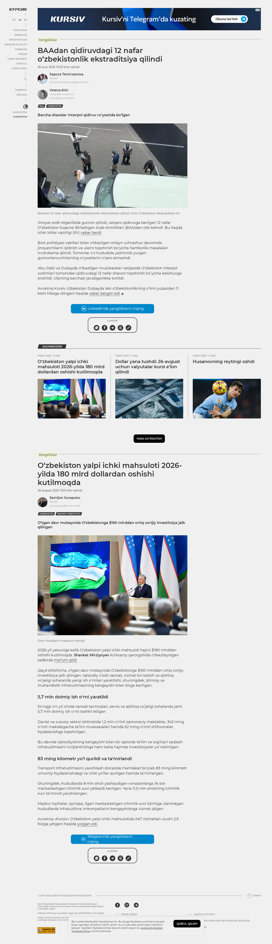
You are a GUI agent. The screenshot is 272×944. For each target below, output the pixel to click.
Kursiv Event (19, 68)
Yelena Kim (59, 90)
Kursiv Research (17, 59)
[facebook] (117, 905)
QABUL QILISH (187, 923)
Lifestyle (21, 63)
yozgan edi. (87, 824)
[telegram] (136, 905)
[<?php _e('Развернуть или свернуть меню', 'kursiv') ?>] (25, 106)
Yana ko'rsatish (149, 438)
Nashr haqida (129, 914)
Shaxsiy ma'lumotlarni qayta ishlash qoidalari (222, 921)
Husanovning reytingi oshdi (223, 361)
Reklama (22, 95)
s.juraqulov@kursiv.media (65, 505)
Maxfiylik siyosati (204, 914)
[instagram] (126, 905)
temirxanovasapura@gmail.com (69, 82)
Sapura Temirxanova (66, 74)
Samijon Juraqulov (65, 498)
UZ (19, 20)
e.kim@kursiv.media (62, 97)
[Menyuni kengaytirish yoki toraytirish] (25, 79)
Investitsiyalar (18, 39)
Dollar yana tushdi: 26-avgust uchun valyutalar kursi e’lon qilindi (147, 367)
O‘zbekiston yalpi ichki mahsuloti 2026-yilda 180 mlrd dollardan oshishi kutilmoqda (71, 367)
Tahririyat (21, 90)
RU (14, 20)
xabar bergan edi (104, 293)
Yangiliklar (20, 30)
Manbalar (21, 49)
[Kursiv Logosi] (18, 9)
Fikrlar (22, 54)
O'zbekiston (20, 116)
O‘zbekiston (55, 106)
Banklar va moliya (16, 44)
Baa (41, 106)
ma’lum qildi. (65, 660)
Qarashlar (20, 35)
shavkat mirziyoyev (68, 514)
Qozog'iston (20, 112)
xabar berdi (91, 232)
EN (25, 20)
